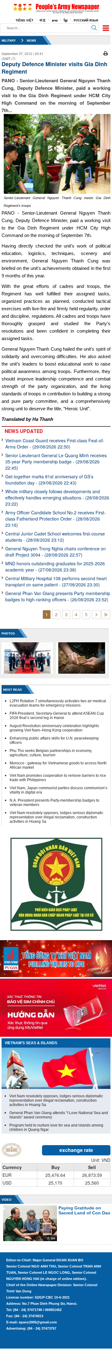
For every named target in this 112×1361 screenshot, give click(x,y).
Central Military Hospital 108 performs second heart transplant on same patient (56, 581)
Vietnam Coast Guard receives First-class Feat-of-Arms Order (54, 443)
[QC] (56, 957)
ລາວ (55, 20)
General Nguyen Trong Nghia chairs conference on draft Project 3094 (55, 551)
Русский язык (86, 20)
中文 (43, 20)
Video (7, 1199)
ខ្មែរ (66, 20)
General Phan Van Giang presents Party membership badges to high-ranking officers (57, 596)
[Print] (105, 53)
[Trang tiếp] (96, 614)
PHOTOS (8, 633)
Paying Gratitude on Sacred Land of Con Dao (84, 1210)
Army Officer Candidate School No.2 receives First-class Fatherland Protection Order (55, 518)
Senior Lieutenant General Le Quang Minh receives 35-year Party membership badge (56, 461)
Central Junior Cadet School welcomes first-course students (55, 536)
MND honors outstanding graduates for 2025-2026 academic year (55, 566)
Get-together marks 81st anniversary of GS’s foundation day (49, 479)
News (31, 40)
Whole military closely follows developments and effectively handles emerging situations (57, 497)
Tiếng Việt (24, 20)
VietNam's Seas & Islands (31, 1043)
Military (9, 40)
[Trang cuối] (105, 614)
